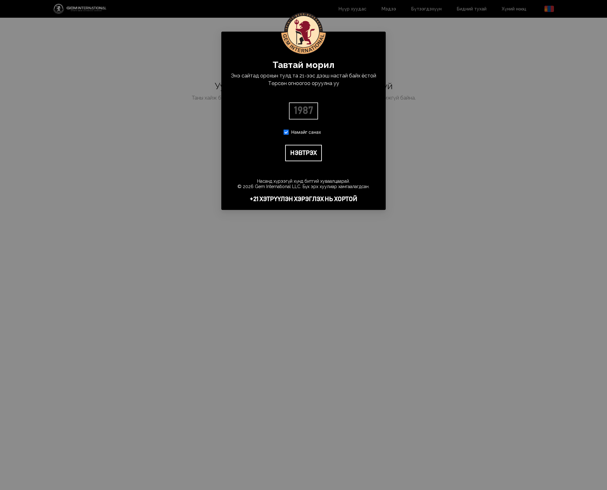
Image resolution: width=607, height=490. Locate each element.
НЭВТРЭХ (303, 153)
